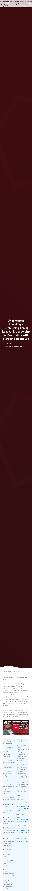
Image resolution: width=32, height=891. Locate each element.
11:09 (4, 817)
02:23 (4, 760)
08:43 (4, 810)
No (28, 6)
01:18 (4, 752)
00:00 (4, 747)
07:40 (4, 797)
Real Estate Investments (14, 344)
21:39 (4, 869)
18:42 (4, 850)
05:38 (4, 784)
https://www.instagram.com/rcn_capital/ (22, 832)
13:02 (4, 828)
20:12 (4, 860)
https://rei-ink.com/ (22, 841)
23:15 (4, 880)
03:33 (4, 771)
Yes (26, 6)
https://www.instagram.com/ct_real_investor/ (22, 808)
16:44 (4, 839)
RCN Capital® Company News (15, 346)
